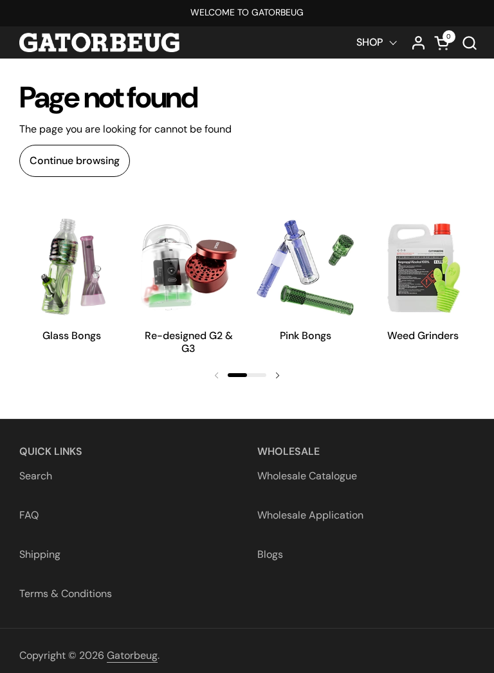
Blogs (270, 554)
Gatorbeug (132, 655)
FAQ (29, 515)
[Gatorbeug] (99, 42)
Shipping (39, 554)
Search (35, 476)
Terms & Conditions (65, 593)
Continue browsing (75, 160)
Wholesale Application (310, 515)
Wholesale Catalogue (307, 476)
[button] (469, 43)
